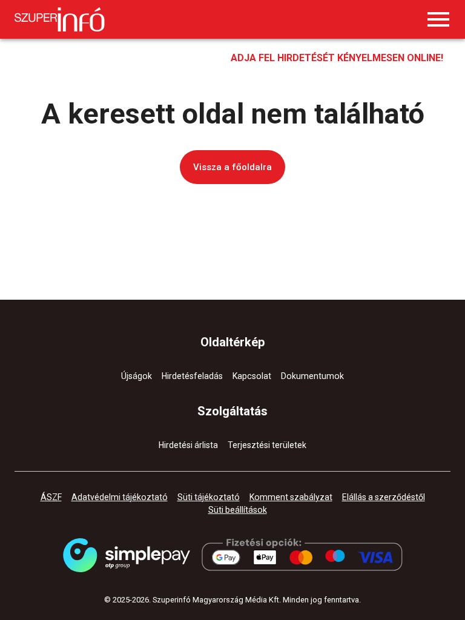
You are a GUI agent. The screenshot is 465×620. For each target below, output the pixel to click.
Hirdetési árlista (188, 445)
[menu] (438, 19)
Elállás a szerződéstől (383, 497)
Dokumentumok (312, 376)
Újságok (136, 376)
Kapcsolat (251, 376)
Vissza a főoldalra (232, 167)
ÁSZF (51, 497)
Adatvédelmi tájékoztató (119, 497)
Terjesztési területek (267, 445)
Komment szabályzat (290, 497)
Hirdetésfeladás (192, 376)
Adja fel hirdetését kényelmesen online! (337, 58)
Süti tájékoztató (208, 497)
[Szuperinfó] (60, 19)
